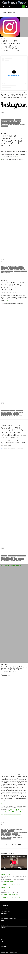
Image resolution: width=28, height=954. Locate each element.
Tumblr (2, 920)
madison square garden (7, 124)
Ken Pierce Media (5, 7)
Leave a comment (14, 52)
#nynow (6, 881)
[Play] (2, 869)
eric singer (17, 119)
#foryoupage (13, 809)
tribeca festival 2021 (6, 838)
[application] (14, 862)
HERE (17, 156)
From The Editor (4, 664)
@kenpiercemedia (6, 803)
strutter (18, 560)
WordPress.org (4, 946)
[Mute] (23, 869)
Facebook (3, 908)
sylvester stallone (6, 272)
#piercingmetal (20, 811)
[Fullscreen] (25, 869)
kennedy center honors (19, 269)
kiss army (20, 412)
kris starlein (8, 834)
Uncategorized (4, 925)
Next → (20, 844)
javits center (17, 832)
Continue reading (5, 818)
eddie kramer (4, 557)
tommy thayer (4, 126)
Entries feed (3, 941)
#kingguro (13, 811)
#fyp (9, 809)
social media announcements (8, 835)
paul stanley (16, 124)
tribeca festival (18, 837)
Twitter (2, 922)
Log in (2, 939)
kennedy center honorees (7, 269)
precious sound (11, 560)
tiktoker (22, 835)
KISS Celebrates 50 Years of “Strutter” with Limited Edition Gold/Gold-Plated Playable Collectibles (13, 430)
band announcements (21, 555)
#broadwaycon (16, 894)
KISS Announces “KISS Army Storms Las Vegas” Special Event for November (14, 286)
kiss (2, 271)
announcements (12, 266)
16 (15, 844)
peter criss (24, 271)
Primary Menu (26, 6)
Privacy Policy (3, 952)
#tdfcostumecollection (6, 894)
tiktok (17, 835)
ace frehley (4, 266)
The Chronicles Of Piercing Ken (7, 918)
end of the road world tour (8, 119)
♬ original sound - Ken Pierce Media (10, 884)
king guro (24, 832)
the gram (23, 124)
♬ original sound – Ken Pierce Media (11, 814)
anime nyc (4, 829)
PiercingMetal (4, 133)
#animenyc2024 (5, 811)
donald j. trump (20, 266)
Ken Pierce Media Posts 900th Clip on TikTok (14, 668)
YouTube (2, 927)
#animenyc (21, 809)
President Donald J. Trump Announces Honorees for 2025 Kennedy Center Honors (12, 141)
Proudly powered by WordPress (11, 952)
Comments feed (4, 944)
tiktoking (4, 837)
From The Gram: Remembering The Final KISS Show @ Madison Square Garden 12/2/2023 (11, 46)
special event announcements (8, 415)
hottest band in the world (14, 121)
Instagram (3, 38)
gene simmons (4, 121)
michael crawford (9, 271)
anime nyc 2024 (10, 829)
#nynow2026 (11, 881)
